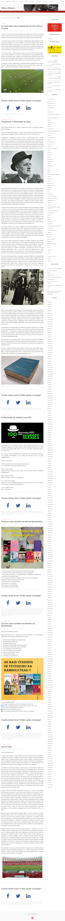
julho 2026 (49, 304)
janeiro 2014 (50, 630)
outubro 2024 (50, 350)
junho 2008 (50, 776)
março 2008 (50, 782)
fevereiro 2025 (50, 341)
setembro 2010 (50, 717)
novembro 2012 (50, 661)
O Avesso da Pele (10, 613)
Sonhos (49, 245)
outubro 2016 (50, 558)
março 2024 (50, 365)
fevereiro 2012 (50, 680)
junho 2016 (49, 567)
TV (48, 254)
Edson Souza (8, 512)
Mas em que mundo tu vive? (23, 736)
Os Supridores (18, 613)
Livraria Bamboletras (21, 612)
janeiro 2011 (50, 708)
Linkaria (49, 176)
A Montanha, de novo (51, 279)
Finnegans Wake (30, 408)
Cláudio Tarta (36, 608)
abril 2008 (49, 780)
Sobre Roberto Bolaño (51, 243)
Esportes (49, 157)
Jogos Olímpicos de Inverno (29, 903)
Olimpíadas (10, 904)
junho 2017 (49, 541)
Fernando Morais (12, 734)
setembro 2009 (50, 743)
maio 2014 (49, 621)
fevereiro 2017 (50, 550)
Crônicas (49, 139)
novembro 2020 (50, 452)
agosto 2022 (50, 406)
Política (8, 744)
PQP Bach (50, 38)
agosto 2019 (50, 484)
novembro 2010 (50, 713)
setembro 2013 (50, 639)
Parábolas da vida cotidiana (52, 210)
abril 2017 (49, 545)
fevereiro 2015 (50, 602)
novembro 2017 (50, 530)
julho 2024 (49, 356)
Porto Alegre (16, 513)
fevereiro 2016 (50, 576)
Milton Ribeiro (8, 8)
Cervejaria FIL (30, 511)
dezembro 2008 (50, 763)
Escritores (49, 154)
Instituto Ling (38, 408)
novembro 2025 (50, 321)
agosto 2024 (50, 354)
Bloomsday (17, 408)
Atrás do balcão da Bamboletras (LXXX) (54, 268)
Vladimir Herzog (21, 904)
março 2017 (50, 547)
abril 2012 (49, 676)
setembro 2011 (50, 691)
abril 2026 (49, 311)
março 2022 (50, 417)
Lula (39, 735)
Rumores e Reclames (51, 239)
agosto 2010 (50, 719)
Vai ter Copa (6, 747)
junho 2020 (50, 463)
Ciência (49, 124)
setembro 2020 (50, 456)
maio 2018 (49, 517)
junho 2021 (49, 437)
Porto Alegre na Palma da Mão (14, 737)
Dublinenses (23, 408)
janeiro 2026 (50, 317)
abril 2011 (49, 702)
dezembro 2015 (50, 580)
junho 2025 (50, 332)
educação (49, 146)
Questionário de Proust (52, 230)
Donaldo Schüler (38, 511)
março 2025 (50, 339)
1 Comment (21, 30)
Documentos (39, 1)
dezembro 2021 (50, 424)
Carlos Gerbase (22, 511)
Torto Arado (18, 614)
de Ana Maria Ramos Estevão (30, 610)
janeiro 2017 (50, 552)
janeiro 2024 (50, 369)
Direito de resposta (51, 141)
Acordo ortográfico (51, 103)
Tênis (48, 252)
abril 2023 (49, 389)
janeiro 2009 (50, 761)
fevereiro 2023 (50, 393)
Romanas (49, 236)
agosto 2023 (50, 380)
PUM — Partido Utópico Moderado (54, 226)
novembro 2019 (50, 478)
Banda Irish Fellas (9, 511)
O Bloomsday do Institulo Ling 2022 (16, 417)
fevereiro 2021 (50, 445)
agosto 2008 (50, 771)
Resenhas (49, 234)
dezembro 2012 (50, 658)
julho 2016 (49, 565)
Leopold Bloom (11, 409)
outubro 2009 (50, 741)
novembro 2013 (50, 634)
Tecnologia (49, 249)
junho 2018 (49, 515)
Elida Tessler (15, 512)
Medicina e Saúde (51, 185)
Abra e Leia (50, 101)
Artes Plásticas (50, 112)
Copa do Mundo (8, 113)
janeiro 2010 (50, 734)
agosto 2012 (50, 667)
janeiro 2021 (50, 447)
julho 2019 (49, 487)
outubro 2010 (50, 715)
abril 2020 (49, 467)
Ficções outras (50, 165)
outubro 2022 (50, 402)
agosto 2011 (49, 693)
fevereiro (19, 734)
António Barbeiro (51, 107)
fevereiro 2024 (50, 367)
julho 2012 (49, 669)
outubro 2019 (50, 480)
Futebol (45, 1)
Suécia (15, 904)
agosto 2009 (50, 745)
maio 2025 (49, 334)
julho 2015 (49, 591)
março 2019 (50, 495)
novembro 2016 (50, 556)
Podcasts (49, 215)
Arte (48, 109)
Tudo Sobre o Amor (26, 614)
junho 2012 (49, 671)
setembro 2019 (50, 482)
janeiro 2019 (50, 500)
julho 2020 (49, 461)
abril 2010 (49, 728)
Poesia (49, 217)
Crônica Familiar (51, 137)
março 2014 (50, 626)
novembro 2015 (50, 582)
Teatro (49, 247)
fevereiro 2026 (50, 315)
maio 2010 (49, 726)
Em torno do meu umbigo (52, 148)
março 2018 (50, 521)
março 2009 (50, 756)
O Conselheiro (50, 194)
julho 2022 (49, 408)
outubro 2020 (50, 454)
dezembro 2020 (50, 450)
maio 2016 (49, 569)
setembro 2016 (50, 561)
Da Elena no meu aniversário (53, 270)
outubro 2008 (50, 767)
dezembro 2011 (50, 684)
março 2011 (49, 704)
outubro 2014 (50, 611)
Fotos (48, 167)
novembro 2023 (50, 374)
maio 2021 (49, 439)
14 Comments (21, 749)
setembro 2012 (50, 665)
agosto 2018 (50, 511)
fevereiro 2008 (50, 784)
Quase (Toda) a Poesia (26, 737)
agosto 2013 (50, 641)
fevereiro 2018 (50, 524)
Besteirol (32, 1)
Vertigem (49, 258)
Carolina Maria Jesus (27, 608)
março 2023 (50, 391)
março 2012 (50, 678)
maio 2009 (49, 752)
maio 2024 (49, 361)
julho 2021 (49, 434)
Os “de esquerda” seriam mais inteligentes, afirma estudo (54, 73)
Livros (9, 414)
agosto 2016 (50, 563)
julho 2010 (49, 721)
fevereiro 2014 (50, 628)
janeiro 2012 (50, 682)
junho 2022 (50, 411)
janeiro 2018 (50, 526)
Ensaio (3, 119)
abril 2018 (49, 519)
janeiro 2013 (50, 656)
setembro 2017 (50, 534)
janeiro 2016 (50, 578)
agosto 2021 (50, 432)
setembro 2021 (50, 430)
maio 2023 (49, 387)
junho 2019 (49, 489)
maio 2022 (49, 413)
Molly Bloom (18, 409)
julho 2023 (49, 382)
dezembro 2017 (50, 528)
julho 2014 (49, 617)
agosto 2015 (50, 589)
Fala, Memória (50, 159)
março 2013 (50, 652)
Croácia (14, 113)
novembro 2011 (50, 687)
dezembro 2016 (50, 554)
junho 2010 (49, 724)
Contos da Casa (50, 133)
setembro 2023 (50, 378)
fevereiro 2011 (50, 706)
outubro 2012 (50, 663)
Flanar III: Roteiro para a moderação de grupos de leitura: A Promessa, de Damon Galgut (54, 293)
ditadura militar (9, 903)
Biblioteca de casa (51, 122)
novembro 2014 (50, 608)
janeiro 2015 (50, 604)
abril (15, 608)
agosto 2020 (50, 458)
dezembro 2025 (50, 319)
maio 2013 (49, 647)
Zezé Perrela (28, 904)
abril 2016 (49, 571)
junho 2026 (50, 306)
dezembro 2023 (50, 371)
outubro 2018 (50, 506)
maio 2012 (49, 674)
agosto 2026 (50, 302)
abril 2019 (49, 493)
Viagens (49, 260)
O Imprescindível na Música (52, 198)
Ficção (49, 163)
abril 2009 (49, 754)
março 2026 (50, 313)
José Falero (4, 612)
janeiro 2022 (50, 421)
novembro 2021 (50, 426)
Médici (6, 904)
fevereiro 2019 (50, 497)
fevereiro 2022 (50, 419)
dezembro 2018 (50, 502)
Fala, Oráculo (50, 161)
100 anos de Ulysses (6, 408)
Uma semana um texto (51, 256)
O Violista (49, 202)
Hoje (48, 172)
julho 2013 (49, 643)
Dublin (3, 512)
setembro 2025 (50, 326)
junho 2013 (49, 645)
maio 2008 (49, 778)
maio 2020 (49, 465)
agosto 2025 (50, 328)
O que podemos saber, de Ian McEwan (54, 277)
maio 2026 (49, 308)
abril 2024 (49, 363)
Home (2, 1)
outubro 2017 (50, 532)
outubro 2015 (50, 584)
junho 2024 (50, 358)
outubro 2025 (50, 324)
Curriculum (8, 1)
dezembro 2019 (50, 476)
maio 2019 (49, 491)
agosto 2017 (50, 537)
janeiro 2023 (50, 395)
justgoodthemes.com (34, 914)
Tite (22, 113)
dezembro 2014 (50, 606)
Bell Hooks (20, 608)
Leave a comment (21, 124)
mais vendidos (13, 736)
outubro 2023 (50, 376)
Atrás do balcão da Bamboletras (53, 118)
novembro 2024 (50, 348)
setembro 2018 (50, 508)
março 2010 (50, 730)
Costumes (49, 135)
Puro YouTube (50, 228)
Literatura (15, 1)
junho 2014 (49, 619)
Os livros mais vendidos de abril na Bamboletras (21, 522)
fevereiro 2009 (50, 758)
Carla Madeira (32, 733)
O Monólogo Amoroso (51, 200)
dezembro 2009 (50, 737)
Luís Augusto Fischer (32, 735)
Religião (49, 232)
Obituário (49, 204)
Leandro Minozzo (11, 612)
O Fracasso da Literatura (52, 196)
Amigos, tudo (50, 105)
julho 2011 (49, 695)
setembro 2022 (50, 404)
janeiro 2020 (50, 474)
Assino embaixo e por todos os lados (54, 114)
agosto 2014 (50, 615)
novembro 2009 (50, 739)
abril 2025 (49, 337)
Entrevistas (49, 152)
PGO (48, 289)
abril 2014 (49, 624)
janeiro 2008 (50, 787)
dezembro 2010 (50, 710)
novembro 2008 (50, 765)
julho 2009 (49, 747)
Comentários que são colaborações (54, 131)
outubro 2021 (50, 428)
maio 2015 (49, 595)
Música (21, 1)
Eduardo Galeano (18, 903)
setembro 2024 (50, 352)
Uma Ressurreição (51, 275)
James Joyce (4, 409)
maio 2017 (49, 543)
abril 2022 (49, 415)
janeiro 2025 (50, 343)
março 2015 (50, 600)
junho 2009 (50, 750)
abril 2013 (49, 650)
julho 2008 (49, 774)
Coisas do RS (50, 128)
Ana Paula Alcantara (17, 733)
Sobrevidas (32, 613)
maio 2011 (49, 700)
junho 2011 (49, 697)
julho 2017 (49, 539)
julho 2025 (49, 330)
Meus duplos (50, 187)
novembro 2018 (50, 504)
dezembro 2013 (50, 632)
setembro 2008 (50, 769)
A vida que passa (50, 99)
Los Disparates (50, 183)
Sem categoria (50, 241)
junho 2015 (49, 593)
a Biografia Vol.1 (8, 733)
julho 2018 (49, 513)
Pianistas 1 (49, 273)
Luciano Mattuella (34, 612)
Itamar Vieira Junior (29, 611)
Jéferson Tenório (36, 512)
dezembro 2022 (50, 397)
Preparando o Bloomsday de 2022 (15, 122)
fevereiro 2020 (50, 471)
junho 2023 (49, 384)
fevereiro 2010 (50, 732)
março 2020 (50, 469)
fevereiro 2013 (50, 654)
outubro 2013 (50, 637)
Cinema (26, 1)
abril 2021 (49, 441)
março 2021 (50, 443)
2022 (3, 113)
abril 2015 (49, 597)
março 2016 (50, 574)
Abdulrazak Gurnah (9, 608)
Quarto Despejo (25, 613)
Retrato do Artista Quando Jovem (29, 409)
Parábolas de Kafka (51, 213)
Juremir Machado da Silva (10, 735)
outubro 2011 (50, 689)
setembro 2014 (50, 613)
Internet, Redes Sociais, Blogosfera (53, 174)
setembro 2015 (50, 587)
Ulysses (39, 409)
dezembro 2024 (50, 345)
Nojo (48, 191)
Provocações (50, 223)
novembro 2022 (50, 400)
